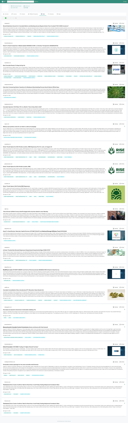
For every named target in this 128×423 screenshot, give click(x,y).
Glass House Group (17, 77)
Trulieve (75, 76)
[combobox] (20, 2)
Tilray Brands (68, 76)
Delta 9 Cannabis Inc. (18, 354)
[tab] (6, 14)
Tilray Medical (61, 76)
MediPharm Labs (7, 280)
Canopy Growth (32, 76)
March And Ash (12, 375)
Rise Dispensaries (42, 176)
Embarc (5, 375)
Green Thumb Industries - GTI (21, 176)
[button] (124, 1)
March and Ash (21, 375)
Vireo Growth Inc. (7, 412)
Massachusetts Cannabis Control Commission (13, 337)
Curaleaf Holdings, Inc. (8, 36)
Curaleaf (29, 36)
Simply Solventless (8, 354)
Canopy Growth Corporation (20, 76)
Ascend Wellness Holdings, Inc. (19, 221)
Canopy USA (40, 76)
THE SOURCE (16, 412)
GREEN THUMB (41, 196)
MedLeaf (28, 375)
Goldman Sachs (7, 221)
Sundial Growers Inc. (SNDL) (50, 76)
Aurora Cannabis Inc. (8, 76)
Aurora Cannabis (97, 76)
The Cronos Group (7, 77)
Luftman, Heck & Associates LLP (86, 76)
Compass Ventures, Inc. (20, 36)
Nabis (30, 176)
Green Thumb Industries (8, 176)
